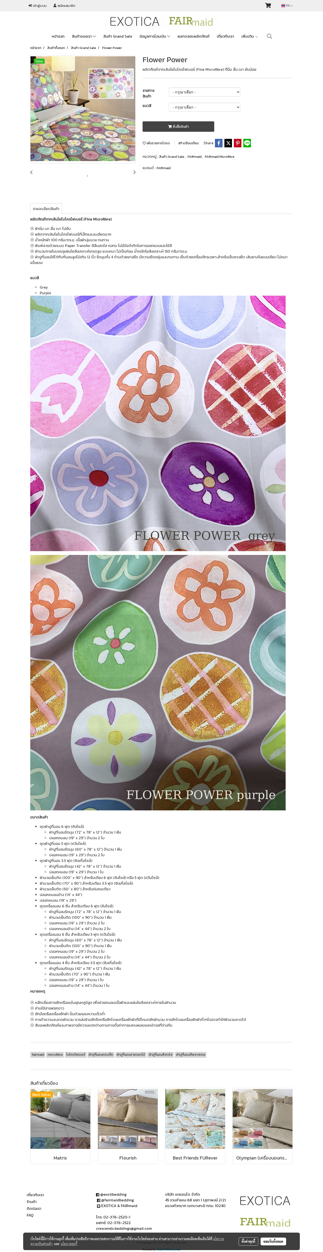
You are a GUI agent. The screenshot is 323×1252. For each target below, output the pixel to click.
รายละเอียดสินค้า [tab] (46, 208)
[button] (269, 36)
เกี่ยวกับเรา (225, 36)
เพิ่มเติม (248, 36)
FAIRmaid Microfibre (219, 156)
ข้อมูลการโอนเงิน (153, 36)
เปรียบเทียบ (190, 143)
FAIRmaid (195, 156)
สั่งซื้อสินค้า (180, 126)
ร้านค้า (32, 1201)
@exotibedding (113, 1194)
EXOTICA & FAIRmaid (119, 1205)
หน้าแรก (58, 36)
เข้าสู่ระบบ (39, 5)
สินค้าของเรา (82, 36)
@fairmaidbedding (117, 1200)
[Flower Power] (83, 109)
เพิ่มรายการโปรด (158, 143)
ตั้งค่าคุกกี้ (248, 1241)
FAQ (30, 1215)
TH (287, 5)
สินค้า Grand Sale (117, 36)
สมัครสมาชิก (65, 5)
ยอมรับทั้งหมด (273, 1241)
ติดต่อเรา (34, 1208)
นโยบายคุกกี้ (69, 1244)
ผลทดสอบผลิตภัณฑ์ (194, 36)
